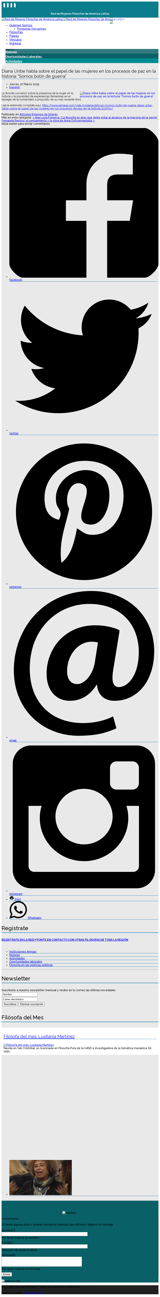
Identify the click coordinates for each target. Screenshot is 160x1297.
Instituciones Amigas (22, 951)
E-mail (7, 1242)
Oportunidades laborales (25, 961)
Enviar (6, 1274)
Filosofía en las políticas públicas (31, 964)
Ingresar (15, 43)
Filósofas (16, 32)
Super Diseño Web (33, 1293)
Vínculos (15, 40)
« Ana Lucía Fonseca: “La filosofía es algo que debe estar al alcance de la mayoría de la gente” (95, 117)
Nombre (8, 1230)
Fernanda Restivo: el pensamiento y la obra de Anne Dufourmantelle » (48, 120)
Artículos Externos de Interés (39, 114)
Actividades (17, 958)
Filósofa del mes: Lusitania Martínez (39, 1036)
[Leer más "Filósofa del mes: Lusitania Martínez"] (29, 1045)
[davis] (40, 1194)
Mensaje (8, 1255)
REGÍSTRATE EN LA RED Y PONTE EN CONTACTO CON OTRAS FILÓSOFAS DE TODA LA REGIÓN (65, 939)
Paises (14, 36)
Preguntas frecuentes (31, 28)
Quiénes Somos (20, 25)
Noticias (14, 954)
